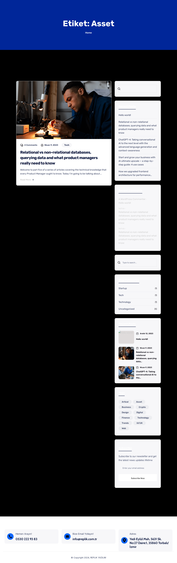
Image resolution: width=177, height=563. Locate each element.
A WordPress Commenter (132, 199)
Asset (139, 402)
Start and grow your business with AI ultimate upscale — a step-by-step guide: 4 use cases (137, 161)
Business (126, 407)
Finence (126, 417)
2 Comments (30, 145)
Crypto (142, 407)
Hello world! (125, 115)
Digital (139, 412)
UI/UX (140, 423)
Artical (125, 402)
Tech (121, 295)
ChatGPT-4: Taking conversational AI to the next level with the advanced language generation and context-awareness (138, 145)
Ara (121, 89)
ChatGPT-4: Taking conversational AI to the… (146, 374)
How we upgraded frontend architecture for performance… (135, 173)
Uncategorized (126, 308)
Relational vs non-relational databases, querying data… (146, 357)
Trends (125, 423)
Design (125, 412)
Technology (125, 302)
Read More (25, 179)
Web (124, 428)
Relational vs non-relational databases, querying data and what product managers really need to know (59, 158)
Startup (123, 288)
